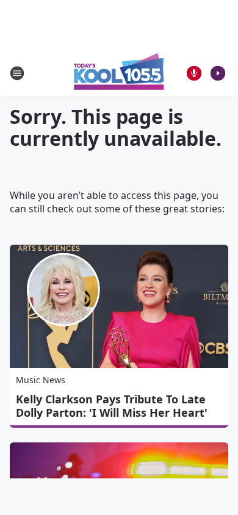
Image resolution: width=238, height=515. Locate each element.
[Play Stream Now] (218, 73)
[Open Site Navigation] (17, 73)
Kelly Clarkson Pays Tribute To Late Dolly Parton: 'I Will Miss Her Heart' (111, 405)
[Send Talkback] (194, 73)
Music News (40, 380)
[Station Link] (119, 73)
